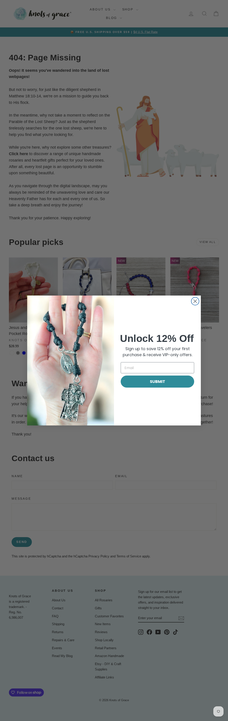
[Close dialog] (195, 301)
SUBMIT (157, 381)
